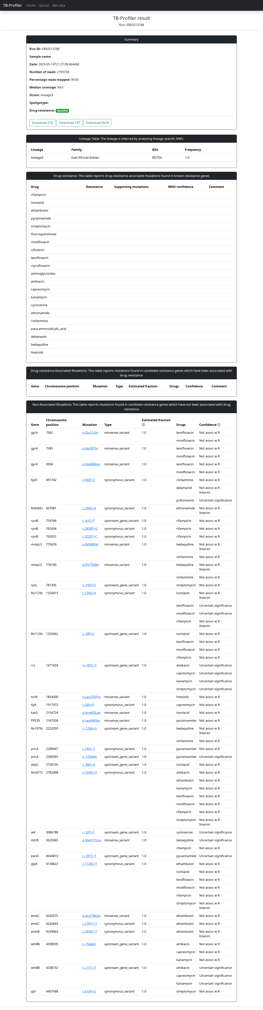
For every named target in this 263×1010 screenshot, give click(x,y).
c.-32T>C (88, 832)
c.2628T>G (89, 528)
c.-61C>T (88, 521)
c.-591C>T (89, 856)
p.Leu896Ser (91, 720)
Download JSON (97, 123)
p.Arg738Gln (91, 916)
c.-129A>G (89, 728)
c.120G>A (89, 593)
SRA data (58, 5)
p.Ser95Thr (90, 448)
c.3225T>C (89, 536)
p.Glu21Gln (90, 432)
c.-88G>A (88, 764)
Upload (44, 5)
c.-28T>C (88, 634)
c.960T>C (88, 480)
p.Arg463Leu (91, 713)
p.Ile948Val (90, 544)
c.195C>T (88, 749)
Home (31, 5)
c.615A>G (89, 991)
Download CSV (42, 123)
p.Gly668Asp (91, 464)
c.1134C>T (89, 864)
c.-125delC (89, 757)
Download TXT (69, 123)
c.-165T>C (89, 585)
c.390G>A (89, 508)
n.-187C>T (89, 665)
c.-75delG (89, 944)
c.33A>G (88, 705)
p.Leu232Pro (91, 697)
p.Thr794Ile (90, 565)
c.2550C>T (89, 931)
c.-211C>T (89, 968)
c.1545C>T (89, 772)
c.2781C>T (89, 924)
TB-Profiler (12, 5)
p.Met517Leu (91, 840)
